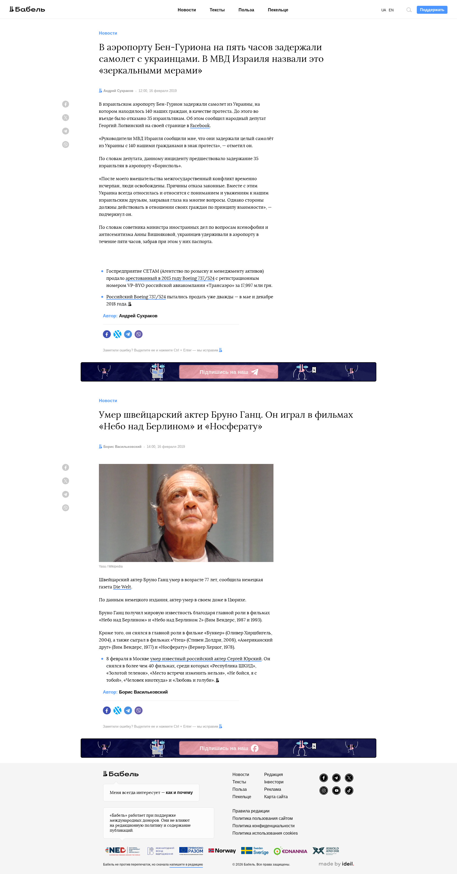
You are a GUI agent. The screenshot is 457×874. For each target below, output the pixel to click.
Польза (246, 10)
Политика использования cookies (265, 833)
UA (383, 10)
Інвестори (274, 782)
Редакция (273, 774)
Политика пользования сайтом (262, 818)
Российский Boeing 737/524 (136, 297)
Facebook (200, 125)
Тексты (217, 10)
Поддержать (432, 9)
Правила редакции (250, 811)
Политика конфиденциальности (263, 826)
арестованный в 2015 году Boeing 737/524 (170, 278)
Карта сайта (276, 796)
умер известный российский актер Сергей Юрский (206, 659)
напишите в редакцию (186, 864)
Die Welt (122, 587)
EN (391, 10)
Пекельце (278, 10)
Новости (187, 10)
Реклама (272, 789)
